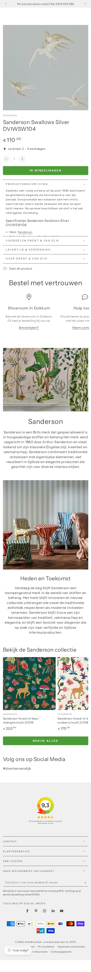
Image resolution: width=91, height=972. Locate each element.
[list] (45, 314)
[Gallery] (45, 67)
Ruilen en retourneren (35, 951)
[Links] (6, 4)
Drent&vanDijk (34, 942)
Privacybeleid (46, 946)
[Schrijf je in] (86, 882)
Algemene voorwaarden (71, 946)
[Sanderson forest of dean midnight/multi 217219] (29, 683)
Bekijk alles (45, 740)
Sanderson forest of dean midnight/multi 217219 (21, 720)
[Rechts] (85, 4)
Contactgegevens (61, 951)
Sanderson (10, 115)
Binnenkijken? (29, 327)
